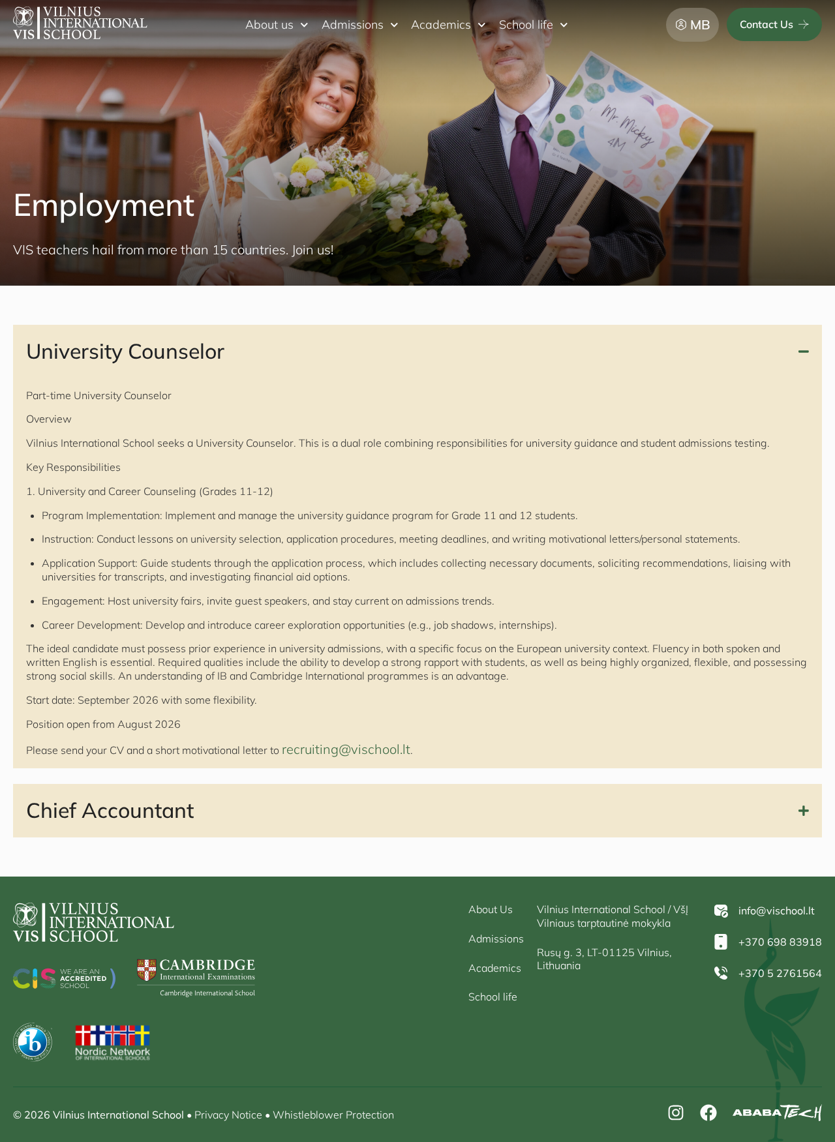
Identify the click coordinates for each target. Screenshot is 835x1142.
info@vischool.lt (776, 910)
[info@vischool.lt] (721, 910)
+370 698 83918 (780, 941)
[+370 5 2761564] (721, 973)
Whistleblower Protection (333, 1114)
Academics (441, 24)
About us (269, 24)
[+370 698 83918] (721, 942)
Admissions (353, 24)
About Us (490, 909)
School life (526, 24)
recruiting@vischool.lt (346, 749)
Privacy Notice (228, 1114)
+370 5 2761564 (780, 973)
